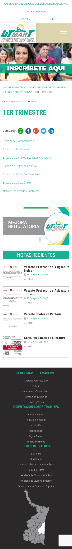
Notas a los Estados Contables (21, 191)
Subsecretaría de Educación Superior (36, 486)
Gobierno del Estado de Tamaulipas (36, 464)
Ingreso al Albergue (36, 419)
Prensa (27, 92)
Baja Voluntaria (36, 414)
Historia (36, 386)
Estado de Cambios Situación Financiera (27, 157)
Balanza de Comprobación (18, 141)
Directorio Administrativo (36, 380)
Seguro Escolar (36, 436)
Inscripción (36, 425)
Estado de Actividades (16, 149)
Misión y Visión (36, 402)
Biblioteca (36, 453)
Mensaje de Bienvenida (36, 396)
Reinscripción (36, 430)
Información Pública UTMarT (36, 391)
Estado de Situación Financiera (21, 174)
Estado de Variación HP (17, 182)
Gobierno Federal (36, 469)
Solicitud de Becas (36, 441)
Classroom (36, 459)
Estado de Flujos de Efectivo (20, 166)
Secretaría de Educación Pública (36, 475)
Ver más (28, 279)
